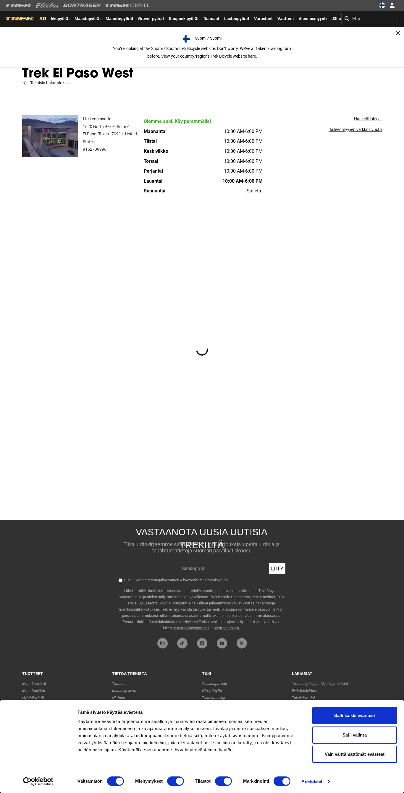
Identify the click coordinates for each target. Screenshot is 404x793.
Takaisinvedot (303, 697)
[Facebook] (202, 643)
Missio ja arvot (124, 690)
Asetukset (311, 781)
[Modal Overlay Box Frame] (202, 577)
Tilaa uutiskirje (214, 697)
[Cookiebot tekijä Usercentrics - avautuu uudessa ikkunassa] (38, 781)
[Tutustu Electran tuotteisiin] (47, 5)
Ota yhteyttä (212, 690)
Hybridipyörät (33, 697)
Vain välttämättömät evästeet (355, 754)
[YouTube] (222, 643)
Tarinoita (119, 683)
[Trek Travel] (127, 5)
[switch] (175, 781)
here (252, 56)
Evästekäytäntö (304, 690)
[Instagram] (162, 643)
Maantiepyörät (34, 683)
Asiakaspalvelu (214, 683)
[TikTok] (182, 643)
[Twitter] (242, 643)
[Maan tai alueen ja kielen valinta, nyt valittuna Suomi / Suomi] (382, 5)
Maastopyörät (33, 690)
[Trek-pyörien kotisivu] (18, 5)
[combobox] (370, 18)
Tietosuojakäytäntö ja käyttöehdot (320, 683)
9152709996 (94, 149)
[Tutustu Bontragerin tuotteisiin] (82, 5)
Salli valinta (354, 734)
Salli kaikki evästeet (354, 715)
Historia (118, 697)
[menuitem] (87, 19)
